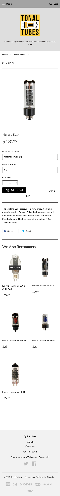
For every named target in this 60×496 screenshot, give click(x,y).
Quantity (6, 177)
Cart (55, 4)
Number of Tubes (10, 151)
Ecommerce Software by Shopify (39, 477)
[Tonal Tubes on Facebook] (34, 464)
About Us (30, 446)
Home (5, 54)
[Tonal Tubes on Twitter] (26, 464)
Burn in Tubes (9, 164)
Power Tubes (20, 54)
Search (30, 442)
